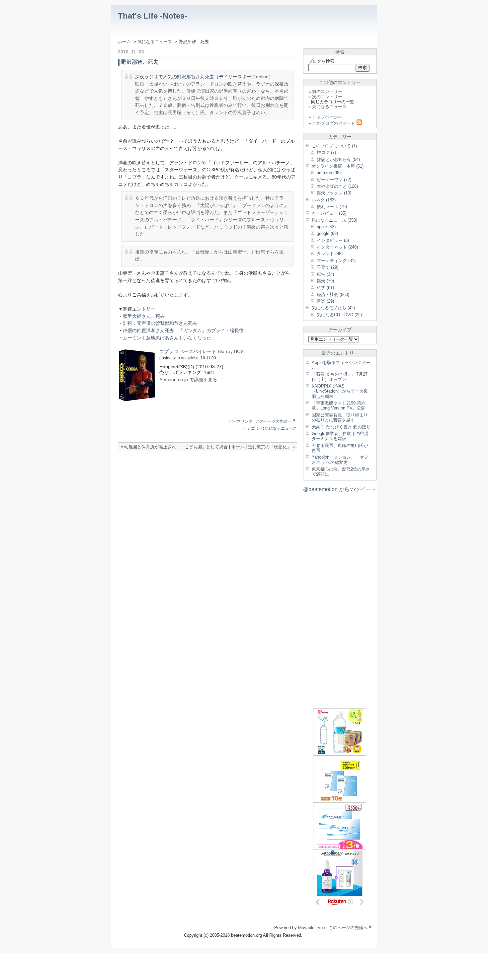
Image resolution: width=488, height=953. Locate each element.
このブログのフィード (334, 123)
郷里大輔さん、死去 (144, 316)
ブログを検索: (322, 61)
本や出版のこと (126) (337, 186)
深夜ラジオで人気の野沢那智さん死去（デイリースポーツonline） (204, 76)
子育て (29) (327, 267)
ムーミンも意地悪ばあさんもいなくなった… (169, 337)
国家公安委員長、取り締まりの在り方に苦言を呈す (340, 417)
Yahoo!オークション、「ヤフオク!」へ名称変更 (340, 460)
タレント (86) (330, 253)
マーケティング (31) (336, 260)
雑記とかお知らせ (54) (338, 159)
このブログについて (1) (334, 145)
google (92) (327, 233)
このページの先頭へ (273, 421)
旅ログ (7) (326, 152)
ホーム (124, 41)
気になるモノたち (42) (333, 307)
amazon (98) (329, 172)
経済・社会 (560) (333, 294)
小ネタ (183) (324, 199)
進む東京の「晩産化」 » (271, 446)
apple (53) (326, 226)
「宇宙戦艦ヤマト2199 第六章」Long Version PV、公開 (339, 405)
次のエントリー (327, 96)
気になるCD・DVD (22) (339, 314)
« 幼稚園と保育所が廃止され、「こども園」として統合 (174, 446)
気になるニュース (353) (334, 220)
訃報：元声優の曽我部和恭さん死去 (160, 323)
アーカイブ (340, 329)
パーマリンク (241, 421)
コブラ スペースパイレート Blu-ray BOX (201, 351)
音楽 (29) (325, 301)
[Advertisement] (195, 465)
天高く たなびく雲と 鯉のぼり (341, 426)
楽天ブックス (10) (334, 192)
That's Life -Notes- (152, 15)
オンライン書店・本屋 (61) (338, 166)
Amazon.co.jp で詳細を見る (188, 379)
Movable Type (311, 927)
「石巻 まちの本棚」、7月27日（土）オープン (339, 377)
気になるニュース (155, 41)
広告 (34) (325, 274)
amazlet (188, 358)
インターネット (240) (337, 247)
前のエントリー (327, 91)
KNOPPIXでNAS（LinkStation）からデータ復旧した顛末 (340, 391)
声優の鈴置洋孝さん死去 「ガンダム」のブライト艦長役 (183, 330)
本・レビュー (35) (329, 213)
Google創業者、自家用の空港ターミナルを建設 (340, 436)
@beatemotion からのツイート (339, 489)
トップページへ (327, 116)
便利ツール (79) (332, 206)
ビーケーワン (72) (334, 179)
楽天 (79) (325, 280)
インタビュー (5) (333, 240)
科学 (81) (325, 287)
